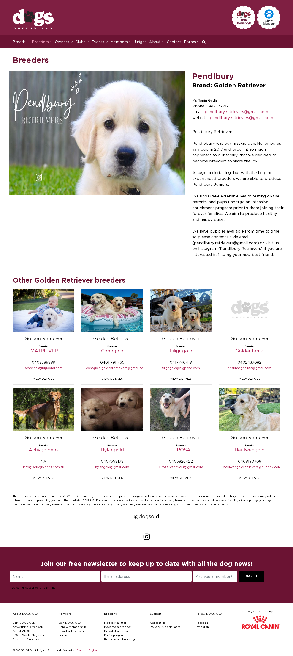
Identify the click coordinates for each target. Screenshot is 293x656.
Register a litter (115, 622)
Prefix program (114, 635)
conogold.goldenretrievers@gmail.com (116, 368)
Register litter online (72, 630)
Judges (140, 42)
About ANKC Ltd (24, 630)
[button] (205, 41)
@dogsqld (146, 516)
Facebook (203, 622)
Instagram (203, 626)
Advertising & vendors (28, 626)
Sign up (251, 576)
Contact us (157, 622)
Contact (174, 42)
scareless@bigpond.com (43, 368)
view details (43, 378)
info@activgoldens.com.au (43, 467)
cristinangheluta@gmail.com (249, 368)
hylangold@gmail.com (112, 467)
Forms (62, 635)
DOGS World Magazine (29, 635)
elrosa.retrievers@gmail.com (181, 467)
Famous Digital (87, 650)
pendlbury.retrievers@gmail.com (236, 112)
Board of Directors (26, 639)
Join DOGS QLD (24, 622)
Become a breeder (117, 626)
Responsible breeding (119, 639)
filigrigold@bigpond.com (181, 368)
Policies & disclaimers (165, 626)
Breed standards (116, 630)
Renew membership (72, 626)
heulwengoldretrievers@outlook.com (252, 467)
